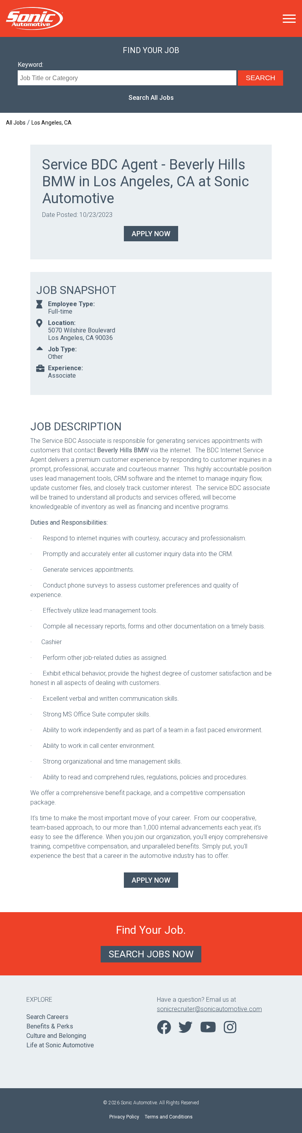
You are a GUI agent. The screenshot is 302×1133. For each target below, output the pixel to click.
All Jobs (16, 122)
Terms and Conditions (169, 1117)
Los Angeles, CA (51, 122)
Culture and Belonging (56, 1035)
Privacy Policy (124, 1117)
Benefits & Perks (49, 1026)
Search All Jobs (151, 97)
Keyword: (30, 64)
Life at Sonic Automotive (60, 1045)
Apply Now (151, 234)
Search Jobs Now (151, 954)
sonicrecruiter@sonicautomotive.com (209, 1009)
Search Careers (47, 1017)
